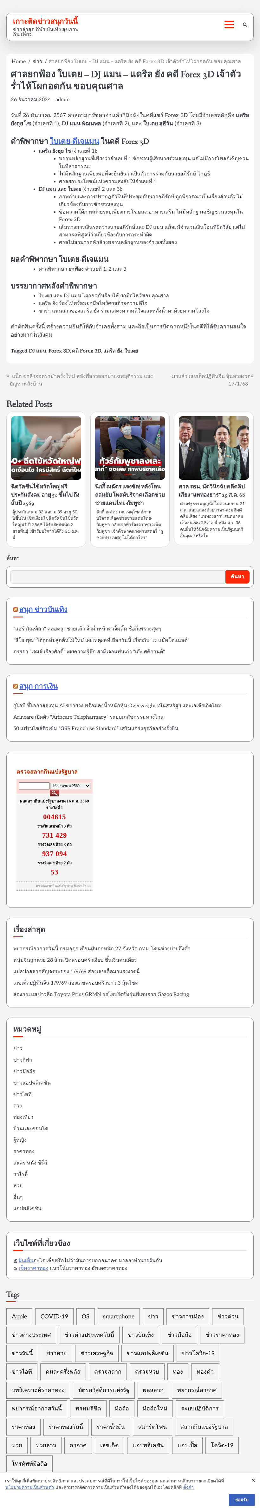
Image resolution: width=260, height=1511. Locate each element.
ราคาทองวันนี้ (66, 1427)
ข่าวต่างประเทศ (31, 1335)
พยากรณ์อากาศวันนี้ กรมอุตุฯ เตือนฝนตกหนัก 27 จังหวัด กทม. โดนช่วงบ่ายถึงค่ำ (102, 949)
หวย (18, 1186)
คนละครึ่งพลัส (63, 1372)
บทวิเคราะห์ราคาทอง (38, 1390)
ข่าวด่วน (228, 1316)
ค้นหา (13, 558)
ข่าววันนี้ (22, 1353)
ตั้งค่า (188, 1487)
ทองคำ (205, 1372)
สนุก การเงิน (38, 686)
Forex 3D (59, 351)
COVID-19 (54, 1316)
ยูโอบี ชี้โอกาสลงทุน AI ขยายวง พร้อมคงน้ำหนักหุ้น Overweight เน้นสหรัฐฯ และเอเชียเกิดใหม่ (117, 706)
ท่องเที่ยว (23, 1117)
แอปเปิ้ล (187, 1445)
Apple (19, 1316)
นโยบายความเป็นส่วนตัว (29, 1487)
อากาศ (78, 1445)
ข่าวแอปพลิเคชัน (32, 1083)
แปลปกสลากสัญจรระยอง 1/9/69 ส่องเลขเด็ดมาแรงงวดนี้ (76, 972)
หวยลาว (46, 1445)
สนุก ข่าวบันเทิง (43, 610)
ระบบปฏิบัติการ (200, 1408)
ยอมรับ (242, 1499)
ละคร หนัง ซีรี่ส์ (30, 1163)
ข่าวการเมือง (188, 1316)
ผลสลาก (153, 1390)
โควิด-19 (222, 1445)
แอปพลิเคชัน (27, 1209)
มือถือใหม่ (155, 1408)
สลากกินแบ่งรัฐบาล (204, 1427)
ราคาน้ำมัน (111, 1427)
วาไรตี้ (20, 1174)
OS (85, 1316)
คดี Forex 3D (86, 351)
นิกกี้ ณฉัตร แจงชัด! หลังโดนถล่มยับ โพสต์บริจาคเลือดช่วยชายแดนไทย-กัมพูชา (130, 495)
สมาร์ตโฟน (152, 1427)
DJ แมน (37, 351)
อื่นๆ (18, 1197)
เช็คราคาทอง (34, 1268)
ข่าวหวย (56, 1353)
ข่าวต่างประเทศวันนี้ (89, 1335)
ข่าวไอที (22, 1095)
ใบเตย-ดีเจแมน (74, 142)
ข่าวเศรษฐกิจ (97, 1353)
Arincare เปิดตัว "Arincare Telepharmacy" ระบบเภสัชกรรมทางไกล (88, 717)
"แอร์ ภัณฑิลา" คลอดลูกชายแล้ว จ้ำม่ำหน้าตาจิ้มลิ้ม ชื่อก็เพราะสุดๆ (87, 629)
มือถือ (122, 1408)
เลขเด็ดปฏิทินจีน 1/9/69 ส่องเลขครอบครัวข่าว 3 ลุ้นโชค (76, 983)
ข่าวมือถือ (24, 1072)
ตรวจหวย (147, 1372)
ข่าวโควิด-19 (198, 1353)
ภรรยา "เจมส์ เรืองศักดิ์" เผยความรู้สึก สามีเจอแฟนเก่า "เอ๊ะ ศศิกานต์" (89, 652)
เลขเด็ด (109, 1445)
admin (62, 100)
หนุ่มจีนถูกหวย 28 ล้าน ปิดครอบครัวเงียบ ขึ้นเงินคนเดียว (75, 960)
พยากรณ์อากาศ (197, 1390)
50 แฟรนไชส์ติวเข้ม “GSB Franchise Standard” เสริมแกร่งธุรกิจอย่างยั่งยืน (95, 729)
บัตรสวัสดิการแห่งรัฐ (103, 1390)
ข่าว (18, 1049)
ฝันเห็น (26, 1261)
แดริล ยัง (112, 351)
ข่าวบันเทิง (141, 1335)
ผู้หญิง (20, 1140)
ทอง (178, 1372)
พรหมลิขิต (88, 1408)
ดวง (17, 1106)
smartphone (118, 1316)
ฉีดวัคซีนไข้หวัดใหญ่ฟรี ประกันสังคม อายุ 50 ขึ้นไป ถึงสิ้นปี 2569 (45, 495)
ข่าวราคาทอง (222, 1335)
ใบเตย (131, 351)
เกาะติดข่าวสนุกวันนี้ (45, 21)
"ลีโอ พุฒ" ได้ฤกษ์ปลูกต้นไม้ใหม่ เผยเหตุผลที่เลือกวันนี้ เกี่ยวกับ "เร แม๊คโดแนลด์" (101, 640)
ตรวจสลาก (107, 1372)
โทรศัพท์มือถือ (29, 1464)
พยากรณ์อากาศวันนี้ (37, 1408)
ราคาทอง (24, 1152)
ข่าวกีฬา (22, 1060)
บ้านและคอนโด (30, 1129)
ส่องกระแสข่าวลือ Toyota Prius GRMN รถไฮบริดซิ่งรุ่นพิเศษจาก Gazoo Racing (101, 995)
